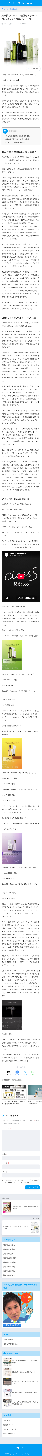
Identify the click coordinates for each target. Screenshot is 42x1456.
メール (5, 1163)
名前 (5, 1154)
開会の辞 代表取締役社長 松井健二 (17, 136)
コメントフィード (9, 1429)
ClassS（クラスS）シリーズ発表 (17, 139)
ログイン (6, 1420)
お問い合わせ (8, 1339)
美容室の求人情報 (9, 1258)
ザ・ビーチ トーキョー (21, 3)
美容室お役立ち (17, 1080)
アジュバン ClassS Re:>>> (15, 142)
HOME (22, 1447)
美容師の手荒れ (9, 1271)
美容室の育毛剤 (9, 1267)
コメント (6, 1128)
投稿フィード (8, 1425)
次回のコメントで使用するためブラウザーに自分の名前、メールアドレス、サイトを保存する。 (22, 1181)
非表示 (13, 131)
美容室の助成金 (9, 1249)
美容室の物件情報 (9, 1262)
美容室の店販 (8, 1254)
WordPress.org (9, 1433)
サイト (4, 1172)
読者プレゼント (9, 1275)
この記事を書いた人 (10, 1344)
